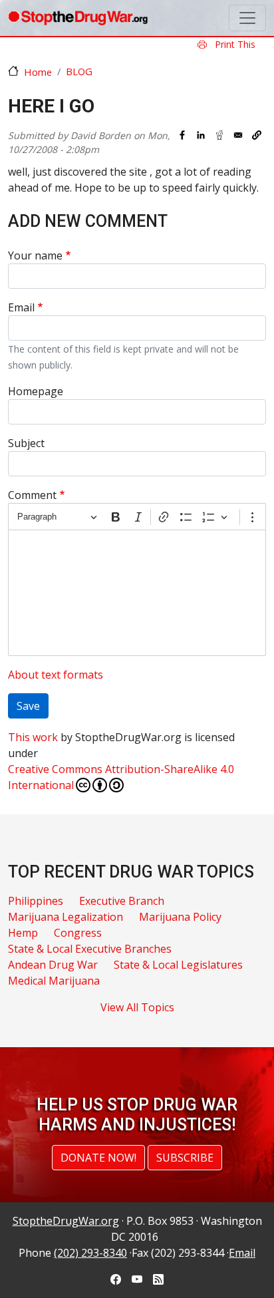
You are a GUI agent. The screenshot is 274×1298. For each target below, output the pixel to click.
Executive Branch (121, 900)
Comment (32, 495)
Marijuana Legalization (65, 916)
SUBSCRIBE (184, 1157)
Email (21, 307)
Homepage (35, 391)
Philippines (35, 900)
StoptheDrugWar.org (66, 1221)
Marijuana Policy (180, 916)
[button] (256, 135)
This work (33, 737)
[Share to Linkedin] (200, 135)
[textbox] (137, 593)
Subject (26, 443)
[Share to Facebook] (182, 135)
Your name (35, 255)
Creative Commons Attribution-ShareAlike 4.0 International (121, 777)
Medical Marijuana (54, 980)
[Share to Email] (238, 135)
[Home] (78, 18)
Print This (233, 44)
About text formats (55, 674)
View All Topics (137, 1007)
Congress (78, 932)
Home (38, 72)
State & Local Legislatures (178, 964)
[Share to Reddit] (219, 135)
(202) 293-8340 (90, 1252)
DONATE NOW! (98, 1157)
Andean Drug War (53, 964)
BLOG (79, 71)
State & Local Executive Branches (90, 948)
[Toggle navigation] (247, 18)
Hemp (23, 932)
